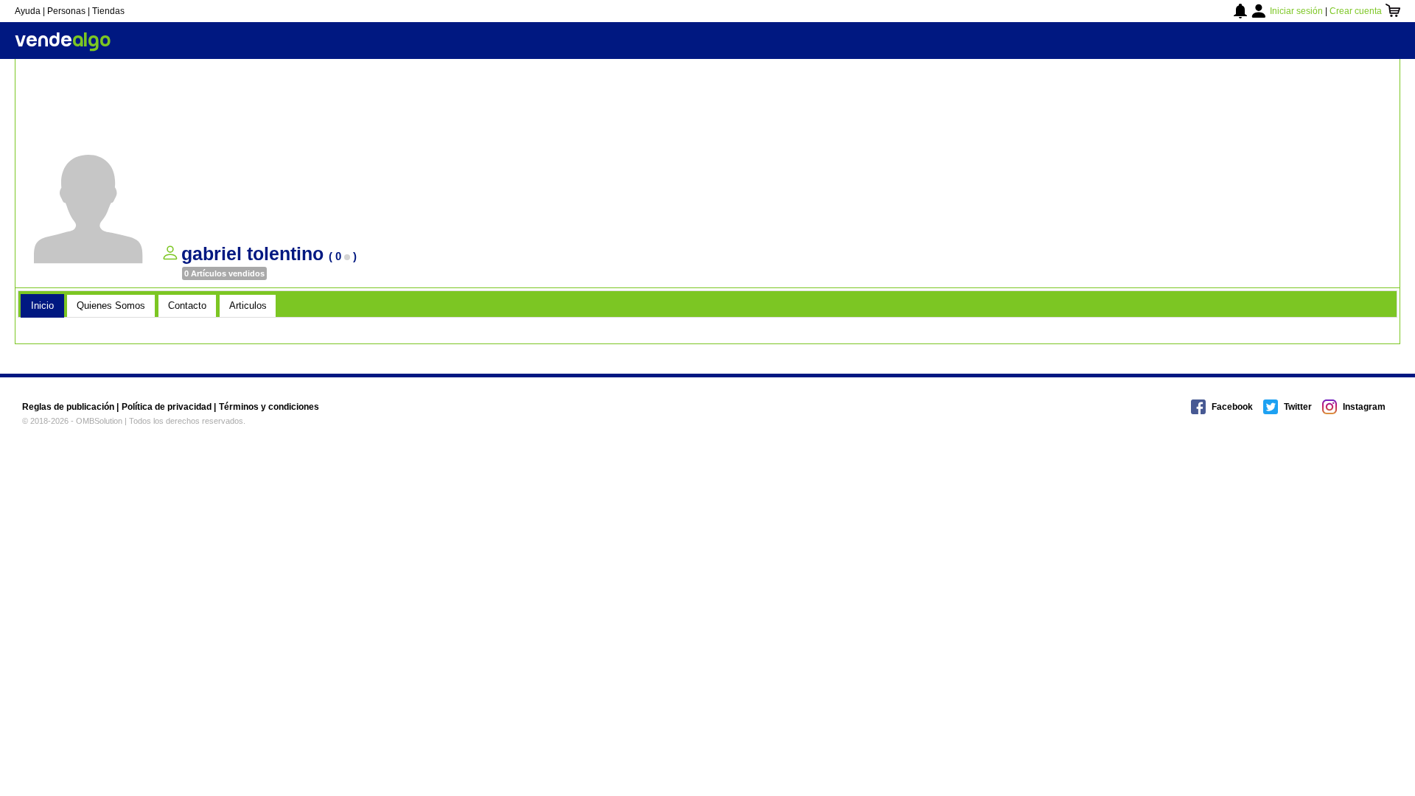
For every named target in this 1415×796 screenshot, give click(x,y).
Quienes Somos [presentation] (111, 305)
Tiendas (108, 11)
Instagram (1364, 407)
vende (63, 41)
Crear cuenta (1356, 11)
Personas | (68, 11)
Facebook (1232, 407)
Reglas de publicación (68, 407)
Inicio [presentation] (42, 305)
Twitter (1298, 407)
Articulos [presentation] (248, 305)
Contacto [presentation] (187, 305)
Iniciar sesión (1296, 11)
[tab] (42, 305)
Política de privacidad (167, 407)
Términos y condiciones (269, 407)
